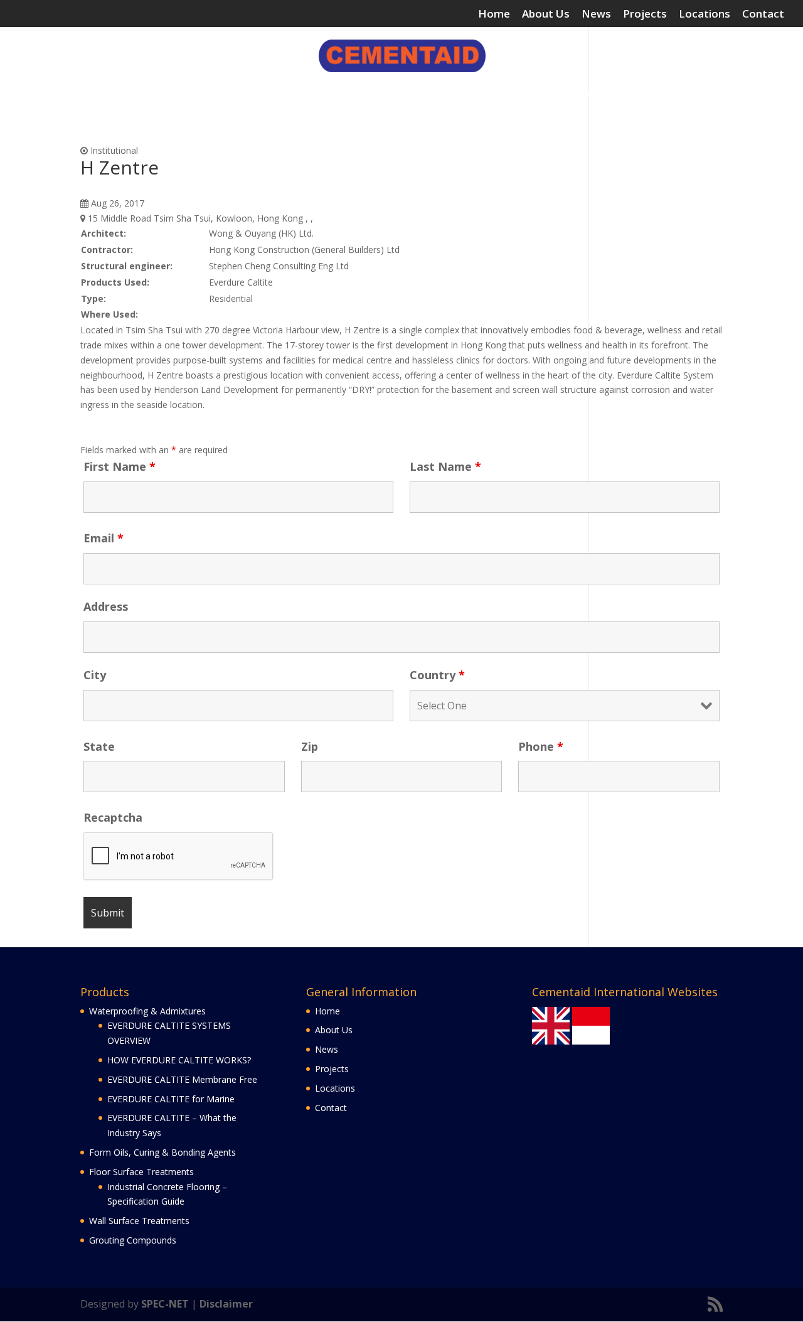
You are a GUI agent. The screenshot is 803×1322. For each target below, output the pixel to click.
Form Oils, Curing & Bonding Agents (272, 94)
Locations (704, 14)
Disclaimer (226, 1304)
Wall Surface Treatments (573, 94)
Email (103, 537)
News (596, 14)
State (99, 746)
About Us (546, 14)
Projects (645, 14)
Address (105, 606)
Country (437, 674)
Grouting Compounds (695, 94)
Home (494, 14)
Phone (540, 746)
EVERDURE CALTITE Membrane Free (182, 1079)
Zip (309, 746)
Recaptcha (112, 817)
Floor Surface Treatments (428, 94)
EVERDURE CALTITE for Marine (171, 1099)
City (94, 674)
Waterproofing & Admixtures (97, 94)
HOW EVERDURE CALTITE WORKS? (179, 1060)
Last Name (445, 466)
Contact (763, 14)
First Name (119, 466)
